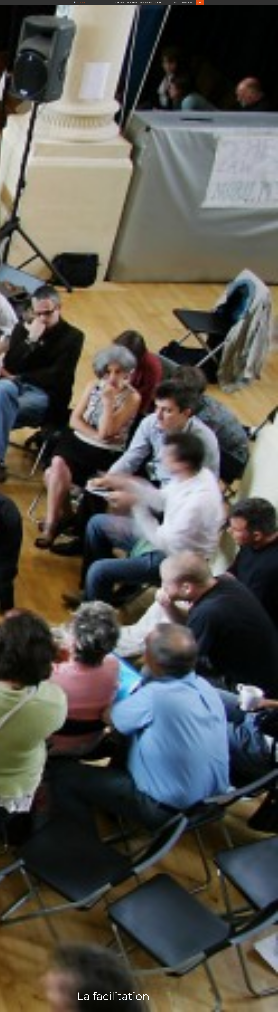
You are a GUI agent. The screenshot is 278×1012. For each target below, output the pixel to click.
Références (187, 2)
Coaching (119, 2)
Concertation (146, 2)
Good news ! (173, 2)
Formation (159, 2)
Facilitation (132, 2)
